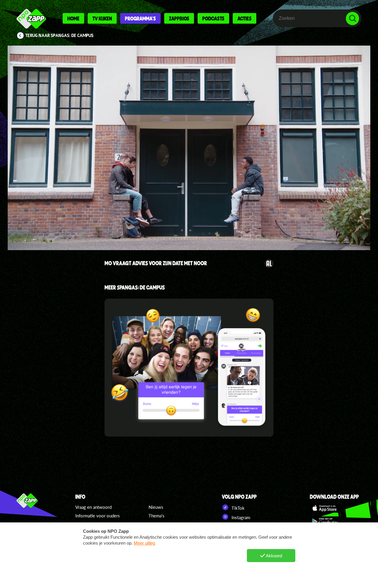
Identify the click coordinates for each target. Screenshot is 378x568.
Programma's (140, 18)
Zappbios (179, 18)
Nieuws (156, 507)
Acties (244, 18)
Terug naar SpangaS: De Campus (59, 35)
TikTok (237, 508)
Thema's (156, 515)
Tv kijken (102, 18)
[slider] (190, 217)
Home (73, 18)
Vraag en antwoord (93, 507)
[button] (189, 148)
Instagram (240, 517)
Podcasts (213, 18)
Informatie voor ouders (97, 515)
